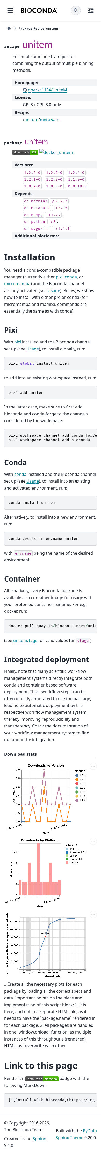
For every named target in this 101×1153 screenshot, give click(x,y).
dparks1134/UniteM (47, 90)
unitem (31, 120)
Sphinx (39, 1139)
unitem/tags (25, 640)
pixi (59, 277)
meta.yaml (50, 120)
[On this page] (91, 10)
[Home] (9, 28)
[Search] (76, 10)
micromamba (17, 283)
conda (71, 277)
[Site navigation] (10, 10)
